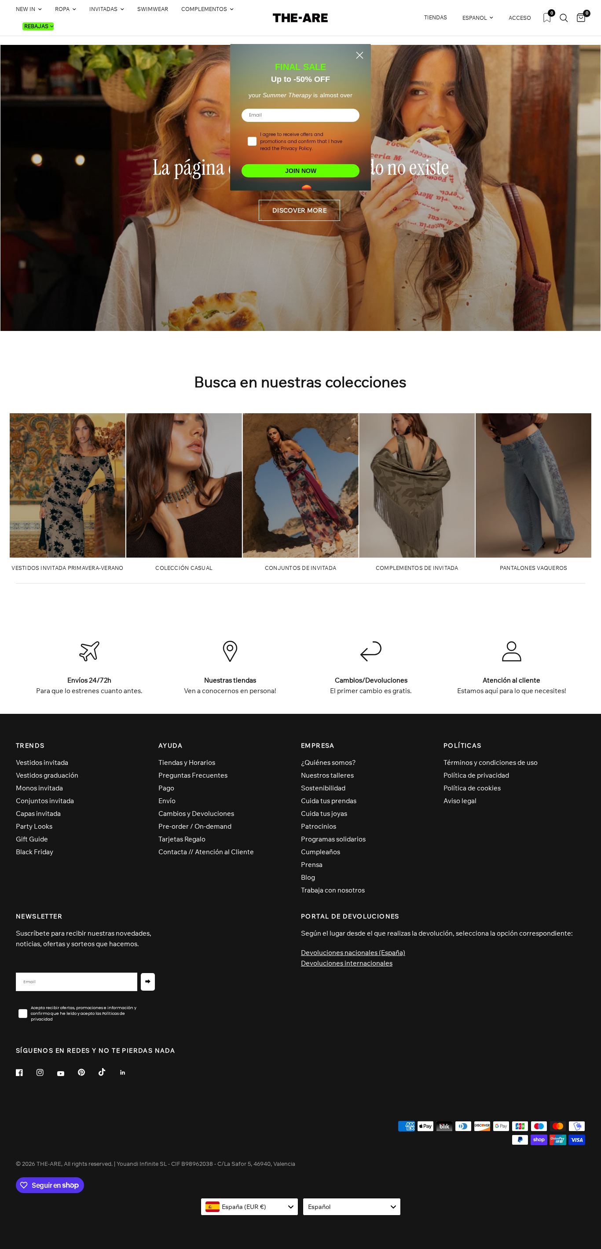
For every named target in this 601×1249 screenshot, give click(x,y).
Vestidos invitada (42, 762)
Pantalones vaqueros (534, 568)
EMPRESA (318, 745)
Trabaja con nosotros (333, 890)
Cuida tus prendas (328, 801)
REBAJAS (36, 26)
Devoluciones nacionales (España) (353, 952)
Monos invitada (39, 788)
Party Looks (34, 826)
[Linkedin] (129, 1072)
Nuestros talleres (327, 775)
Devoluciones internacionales (346, 963)
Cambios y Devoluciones (196, 813)
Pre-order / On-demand (194, 826)
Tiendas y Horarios (186, 762)
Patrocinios (318, 826)
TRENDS (30, 745)
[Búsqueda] (563, 18)
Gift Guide (32, 839)
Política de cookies (472, 788)
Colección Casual (184, 568)
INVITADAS (103, 9)
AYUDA (170, 745)
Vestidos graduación (47, 775)
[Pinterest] (87, 1072)
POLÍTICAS (462, 745)
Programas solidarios (333, 839)
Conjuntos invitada (45, 801)
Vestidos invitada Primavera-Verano (67, 568)
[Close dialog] (359, 55)
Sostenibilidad (323, 788)
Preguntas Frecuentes (192, 775)
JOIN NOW (300, 170)
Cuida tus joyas (324, 813)
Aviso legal (459, 801)
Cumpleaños (320, 852)
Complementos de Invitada (417, 568)
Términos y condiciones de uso (490, 762)
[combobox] (250, 1207)
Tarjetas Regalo (181, 839)
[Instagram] (46, 1072)
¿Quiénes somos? (328, 762)
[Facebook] (25, 1072)
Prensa (311, 864)
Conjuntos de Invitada (300, 568)
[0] (578, 18)
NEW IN (25, 9)
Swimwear (152, 9)
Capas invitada (38, 813)
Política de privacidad (476, 775)
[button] (299, 210)
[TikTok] (108, 1072)
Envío (167, 801)
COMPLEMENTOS (204, 9)
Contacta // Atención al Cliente (206, 852)
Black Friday (34, 852)
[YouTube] (67, 1074)
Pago (166, 788)
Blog (308, 877)
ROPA (62, 9)
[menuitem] (32, 9)
